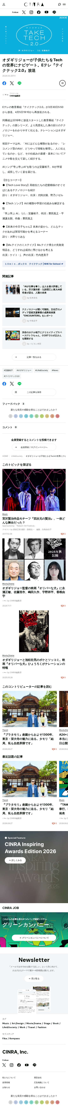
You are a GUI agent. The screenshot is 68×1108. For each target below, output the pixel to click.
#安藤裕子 (8, 370)
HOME (5, 456)
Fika (4, 1038)
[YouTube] (46, 12)
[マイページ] (3, 4)
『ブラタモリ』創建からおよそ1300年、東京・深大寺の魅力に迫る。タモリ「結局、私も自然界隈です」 (28, 739)
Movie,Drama (33, 1023)
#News (55, 370)
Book (56, 1023)
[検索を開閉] (59, 4)
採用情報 (6, 1082)
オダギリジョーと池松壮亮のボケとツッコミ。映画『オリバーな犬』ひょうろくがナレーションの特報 (33, 663)
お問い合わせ (39, 1087)
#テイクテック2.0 (11, 376)
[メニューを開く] (64, 4)
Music (5, 1023)
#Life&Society (41, 370)
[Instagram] (31, 12)
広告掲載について (41, 1082)
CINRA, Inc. (15, 1052)
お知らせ (6, 1087)
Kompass (14, 1038)
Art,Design (18, 1023)
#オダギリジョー (24, 370)
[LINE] (54, 12)
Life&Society (17, 456)
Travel (31, 1027)
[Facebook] (38, 12)
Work (22, 1027)
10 (57, 416)
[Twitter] (24, 12)
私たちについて (9, 1077)
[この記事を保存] (62, 83)
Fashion (42, 1027)
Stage (47, 1023)
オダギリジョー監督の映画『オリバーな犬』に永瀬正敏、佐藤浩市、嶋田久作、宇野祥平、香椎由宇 (33, 592)
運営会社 (38, 1077)
